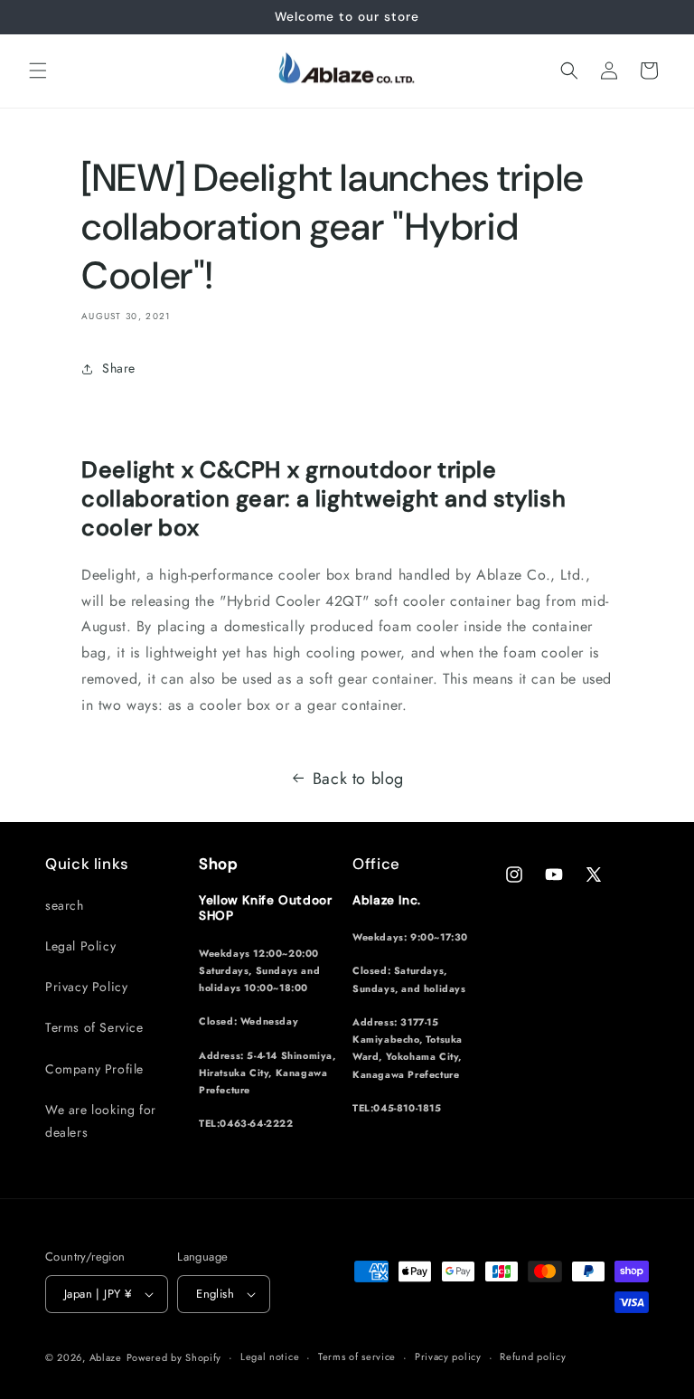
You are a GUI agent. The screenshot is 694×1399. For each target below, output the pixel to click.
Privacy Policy (86, 987)
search (64, 905)
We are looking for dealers (100, 1121)
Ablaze (105, 1357)
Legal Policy (80, 946)
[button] (38, 70)
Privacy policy (448, 1356)
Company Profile (94, 1069)
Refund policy (533, 1356)
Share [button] (119, 368)
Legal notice (269, 1356)
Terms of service (357, 1356)
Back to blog (358, 778)
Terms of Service (94, 1027)
